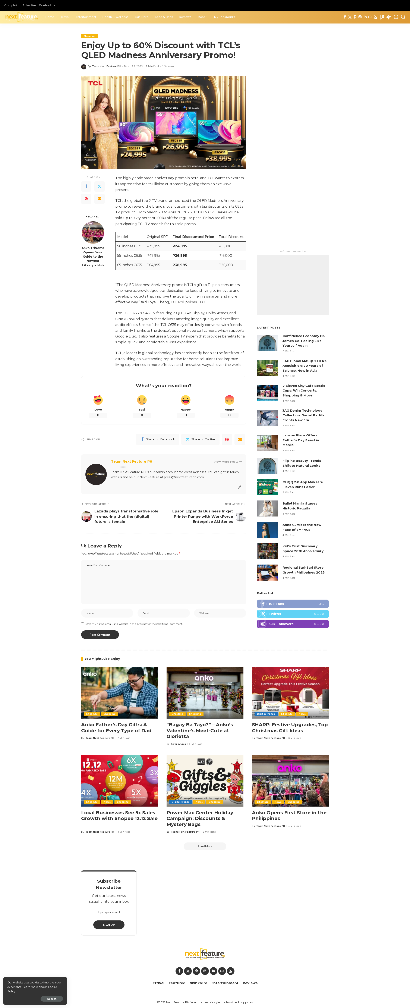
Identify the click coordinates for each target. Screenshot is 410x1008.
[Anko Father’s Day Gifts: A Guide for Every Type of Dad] (119, 693)
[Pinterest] (355, 17)
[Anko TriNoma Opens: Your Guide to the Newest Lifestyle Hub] (93, 232)
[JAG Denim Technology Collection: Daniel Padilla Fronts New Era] (267, 418)
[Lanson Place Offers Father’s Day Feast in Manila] (267, 443)
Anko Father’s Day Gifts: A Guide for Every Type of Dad (116, 728)
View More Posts (226, 461)
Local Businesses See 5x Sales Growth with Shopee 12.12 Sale (119, 816)
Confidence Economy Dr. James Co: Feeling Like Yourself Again (304, 341)
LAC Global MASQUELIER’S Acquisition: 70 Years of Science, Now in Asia (305, 366)
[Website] (239, 487)
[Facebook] (345, 17)
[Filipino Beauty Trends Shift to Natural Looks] (267, 466)
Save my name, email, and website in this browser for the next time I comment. (134, 623)
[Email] (99, 199)
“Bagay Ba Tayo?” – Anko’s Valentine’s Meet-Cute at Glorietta (200, 730)
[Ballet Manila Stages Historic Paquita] (267, 508)
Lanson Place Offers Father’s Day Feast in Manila (301, 440)
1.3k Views (168, 66)
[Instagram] (360, 17)
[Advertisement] (293, 285)
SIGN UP (109, 924)
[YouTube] (370, 17)
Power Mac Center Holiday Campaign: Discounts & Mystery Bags (200, 818)
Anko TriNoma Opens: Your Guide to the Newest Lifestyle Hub (93, 256)
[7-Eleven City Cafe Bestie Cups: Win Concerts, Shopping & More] (267, 393)
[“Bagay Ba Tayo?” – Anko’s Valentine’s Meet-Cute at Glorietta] (205, 693)
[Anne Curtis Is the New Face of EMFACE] (267, 530)
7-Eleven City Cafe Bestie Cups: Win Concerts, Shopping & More (304, 390)
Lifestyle (92, 713)
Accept (52, 999)
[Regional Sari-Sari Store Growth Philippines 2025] (267, 573)
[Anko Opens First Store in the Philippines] (290, 781)
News (302, 713)
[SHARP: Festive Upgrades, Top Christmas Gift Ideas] (290, 693)
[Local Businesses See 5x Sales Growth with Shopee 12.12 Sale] (119, 781)
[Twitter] (350, 17)
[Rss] (375, 17)
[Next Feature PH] (21, 17)
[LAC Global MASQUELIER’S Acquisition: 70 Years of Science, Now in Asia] (267, 368)
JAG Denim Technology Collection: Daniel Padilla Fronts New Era (304, 415)
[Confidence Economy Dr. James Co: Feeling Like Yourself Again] (267, 343)
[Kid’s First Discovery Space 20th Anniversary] (267, 551)
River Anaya (178, 743)
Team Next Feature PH (106, 66)
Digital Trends (266, 713)
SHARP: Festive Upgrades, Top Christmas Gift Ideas (290, 728)
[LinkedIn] (365, 17)
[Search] (403, 17)
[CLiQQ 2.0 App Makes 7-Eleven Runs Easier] (267, 487)
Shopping (89, 36)
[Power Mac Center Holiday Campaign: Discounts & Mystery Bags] (205, 781)
